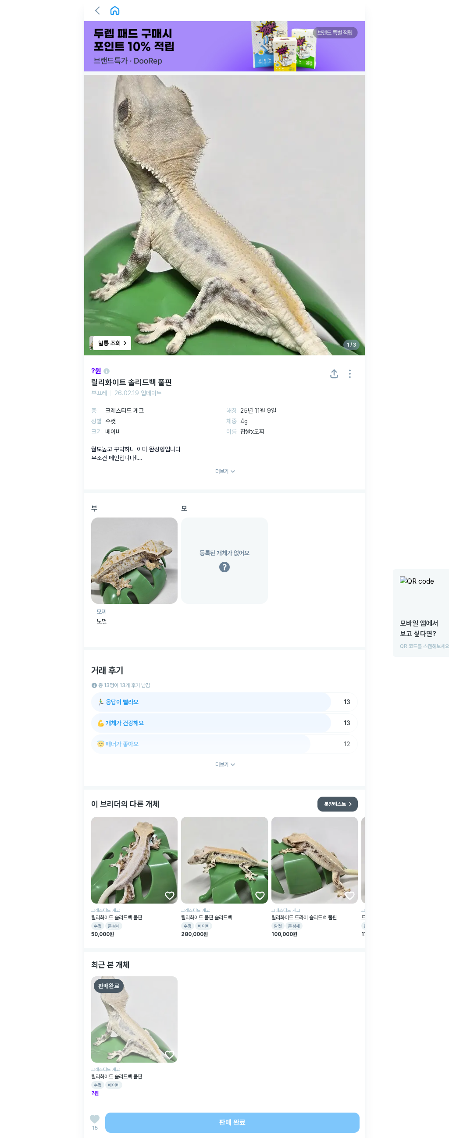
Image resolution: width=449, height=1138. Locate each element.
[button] (97, 10)
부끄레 (99, 393)
